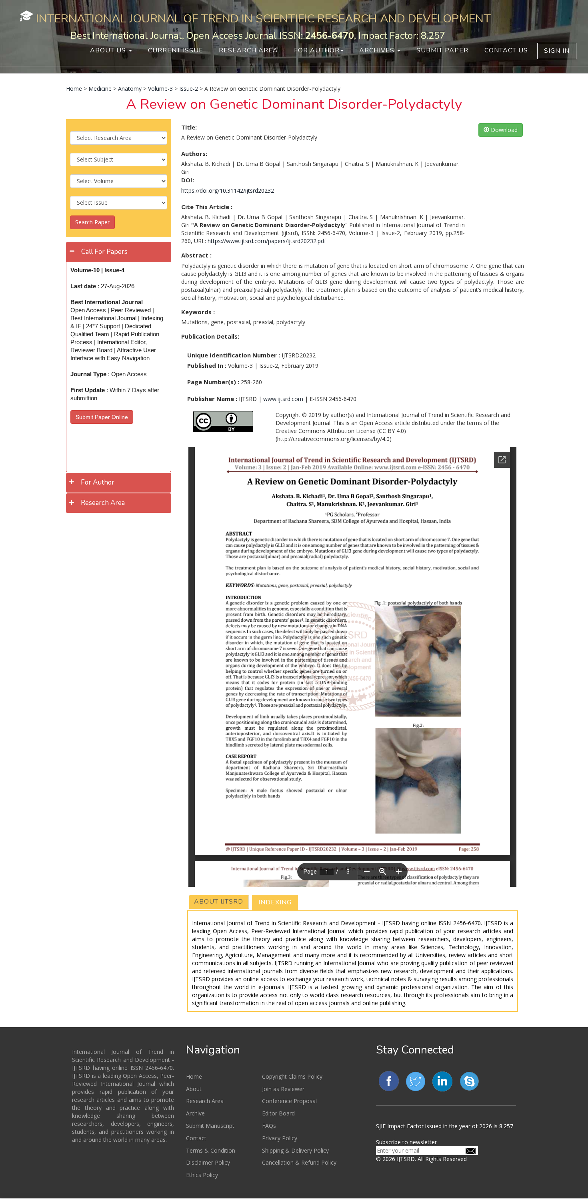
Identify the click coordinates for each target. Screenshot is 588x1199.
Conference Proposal (289, 1101)
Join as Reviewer (283, 1089)
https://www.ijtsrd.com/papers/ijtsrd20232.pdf (267, 241)
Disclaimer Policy (208, 1162)
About (194, 1089)
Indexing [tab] (275, 902)
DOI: (187, 180)
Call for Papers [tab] (104, 251)
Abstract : (196, 255)
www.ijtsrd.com (283, 399)
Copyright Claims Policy (292, 1076)
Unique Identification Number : (233, 355)
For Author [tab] (97, 482)
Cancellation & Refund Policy (299, 1162)
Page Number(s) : (213, 382)
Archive (195, 1113)
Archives (377, 50)
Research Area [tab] (103, 502)
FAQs (269, 1125)
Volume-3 (160, 88)
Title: (189, 127)
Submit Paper (442, 50)
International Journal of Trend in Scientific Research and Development (263, 18)
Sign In (557, 50)
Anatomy (130, 88)
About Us (109, 50)
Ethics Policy (202, 1175)
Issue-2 (188, 88)
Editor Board (278, 1113)
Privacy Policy (279, 1138)
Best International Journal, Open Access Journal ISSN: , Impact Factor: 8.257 (257, 35)
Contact (196, 1138)
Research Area (248, 50)
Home (74, 88)
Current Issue (175, 50)
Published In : (206, 365)
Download (503, 130)
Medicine (100, 88)
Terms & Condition (210, 1150)
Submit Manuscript (210, 1125)
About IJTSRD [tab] (218, 901)
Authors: (194, 154)
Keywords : (198, 312)
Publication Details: (210, 336)
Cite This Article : (206, 207)
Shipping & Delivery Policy (295, 1150)
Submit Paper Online (102, 417)
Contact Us (506, 50)
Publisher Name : (212, 399)
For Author (317, 50)
